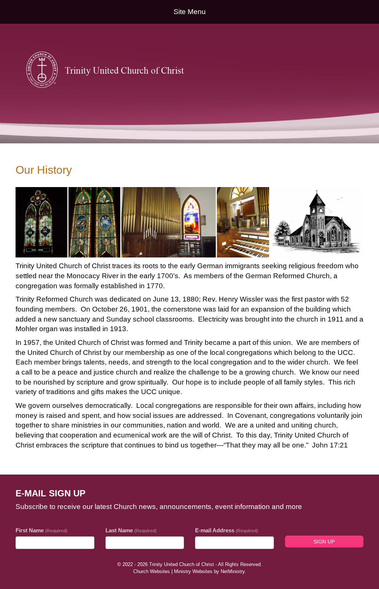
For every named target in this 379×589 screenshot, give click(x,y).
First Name (41, 530)
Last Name (131, 530)
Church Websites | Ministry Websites (173, 571)
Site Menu (190, 12)
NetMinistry (233, 571)
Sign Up (324, 542)
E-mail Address (226, 530)
